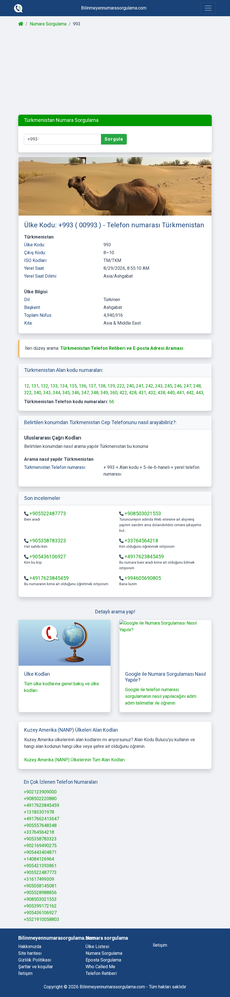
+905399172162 (40, 906)
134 (63, 386)
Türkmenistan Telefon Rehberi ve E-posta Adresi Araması (121, 348)
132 (44, 386)
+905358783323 (47, 541)
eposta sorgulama (103, 960)
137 (92, 386)
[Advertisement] (114, 71)
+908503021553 (143, 513)
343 (47, 392)
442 (190, 392)
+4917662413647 (41, 818)
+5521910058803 (41, 919)
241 (140, 386)
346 (75, 392)
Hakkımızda (29, 946)
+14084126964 (39, 859)
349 (104, 392)
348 (94, 392)
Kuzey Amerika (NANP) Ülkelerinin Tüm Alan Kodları (74, 759)
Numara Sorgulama (48, 24)
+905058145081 (40, 886)
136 (82, 386)
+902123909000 (40, 792)
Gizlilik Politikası (34, 960)
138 (101, 386)
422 (123, 392)
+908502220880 (40, 798)
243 (159, 386)
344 (56, 392)
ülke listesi (97, 946)
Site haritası (30, 953)
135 (73, 386)
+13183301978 (39, 812)
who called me (100, 966)
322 (28, 392)
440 (171, 392)
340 (37, 392)
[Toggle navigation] (208, 8)
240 (130, 386)
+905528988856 (40, 892)
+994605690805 (143, 578)
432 (152, 392)
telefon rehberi (101, 973)
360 (114, 392)
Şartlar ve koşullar (35, 966)
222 (121, 386)
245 (168, 386)
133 (54, 386)
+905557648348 (40, 825)
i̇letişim (160, 945)
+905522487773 (47, 513)
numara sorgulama (104, 953)
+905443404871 (40, 852)
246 (178, 386)
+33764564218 (141, 541)
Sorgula (114, 139)
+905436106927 (47, 556)
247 (187, 386)
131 (35, 386)
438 (161, 392)
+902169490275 (40, 845)
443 (199, 392)
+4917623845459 (144, 556)
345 (66, 392)
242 (149, 386)
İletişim (25, 973)
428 (133, 392)
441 (180, 392)
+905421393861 (40, 865)
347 (85, 392)
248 (197, 386)
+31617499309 (39, 879)
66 (111, 401)
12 (26, 386)
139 (111, 386)
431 (142, 392)
